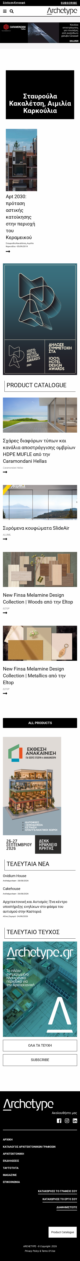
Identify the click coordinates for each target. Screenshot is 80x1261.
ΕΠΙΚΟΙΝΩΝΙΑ (11, 1182)
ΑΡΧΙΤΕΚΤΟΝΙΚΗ (13, 1153)
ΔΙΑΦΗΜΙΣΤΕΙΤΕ (67, 1207)
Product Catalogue (62, 1232)
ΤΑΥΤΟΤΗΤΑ (10, 1167)
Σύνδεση (8, 2)
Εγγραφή (19, 2)
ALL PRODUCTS (40, 723)
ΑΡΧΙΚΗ (8, 1139)
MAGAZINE (10, 1175)
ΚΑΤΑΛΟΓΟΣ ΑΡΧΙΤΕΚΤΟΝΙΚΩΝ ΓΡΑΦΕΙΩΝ (29, 1146)
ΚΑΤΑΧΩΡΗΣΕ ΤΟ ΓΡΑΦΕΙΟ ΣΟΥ (57, 1191)
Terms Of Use (48, 1251)
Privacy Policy (32, 1251)
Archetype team (9, 881)
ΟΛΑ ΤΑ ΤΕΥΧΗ (40, 1045)
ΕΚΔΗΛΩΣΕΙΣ (11, 1160)
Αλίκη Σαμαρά (9, 916)
